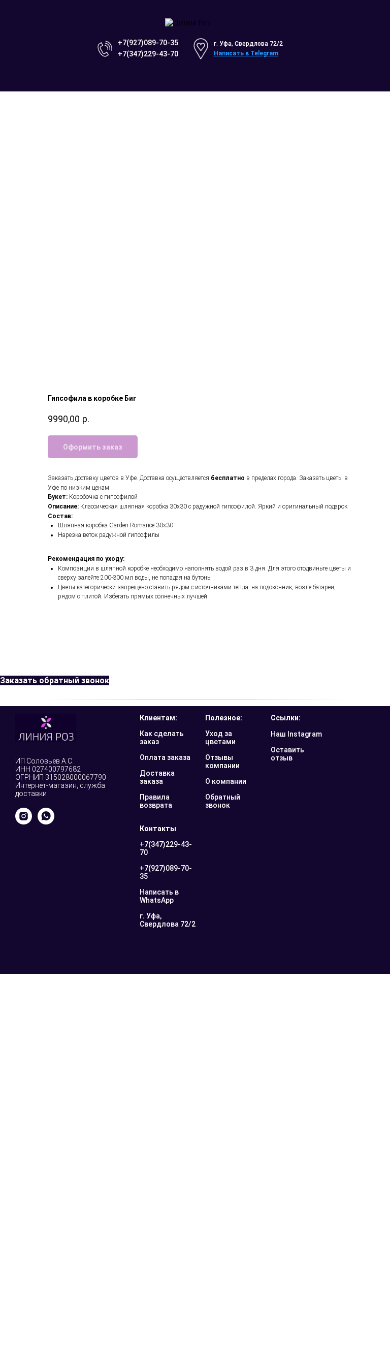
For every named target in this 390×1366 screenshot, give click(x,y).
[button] (54, 680)
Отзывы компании (222, 761)
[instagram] (23, 821)
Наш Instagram (296, 734)
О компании (225, 781)
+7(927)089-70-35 (148, 43)
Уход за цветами (220, 737)
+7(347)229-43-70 (148, 54)
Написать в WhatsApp (159, 896)
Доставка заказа (157, 777)
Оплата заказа (165, 757)
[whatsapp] (46, 821)
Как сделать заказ (162, 737)
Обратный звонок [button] (222, 801)
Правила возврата (156, 801)
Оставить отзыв (287, 754)
